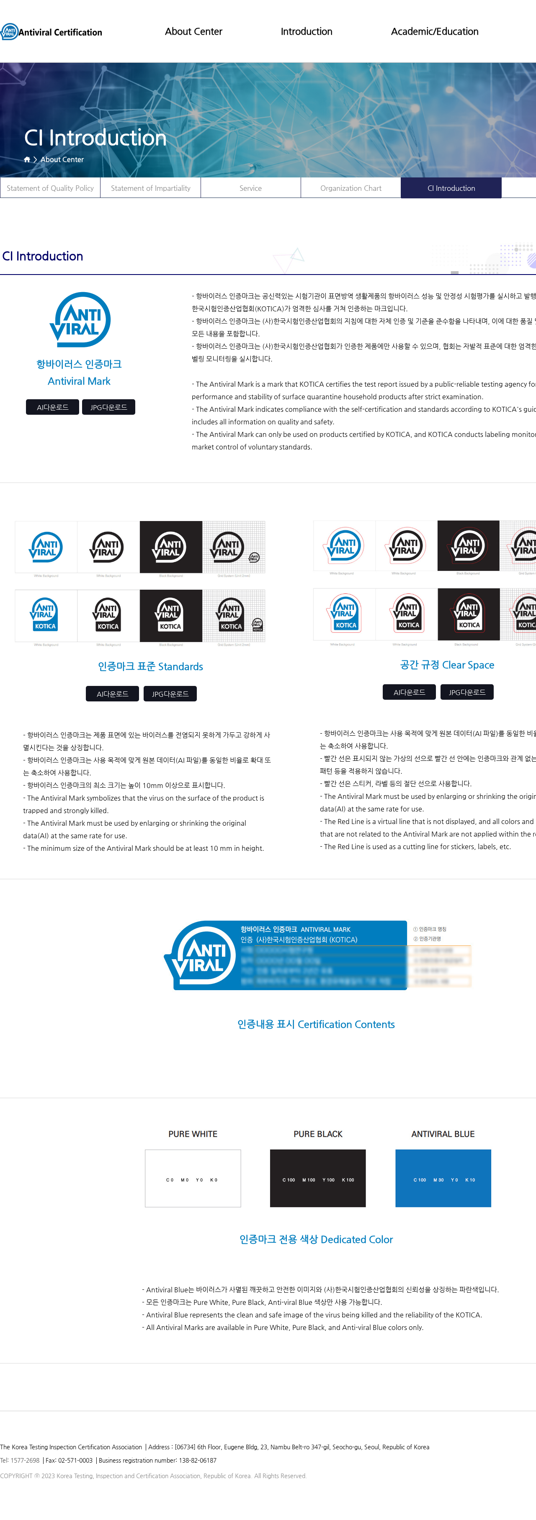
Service (251, 188)
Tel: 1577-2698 (19, 1460)
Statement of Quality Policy (50, 188)
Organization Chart (350, 188)
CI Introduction (451, 188)
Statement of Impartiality (151, 188)
